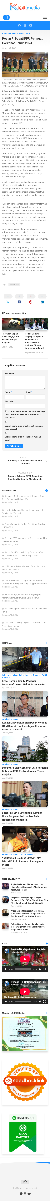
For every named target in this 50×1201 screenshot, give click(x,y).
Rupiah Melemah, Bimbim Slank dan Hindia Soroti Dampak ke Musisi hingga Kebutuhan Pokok (29, 887)
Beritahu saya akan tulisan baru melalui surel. (23, 438)
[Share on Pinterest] (31, 299)
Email (29, 392)
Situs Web (9, 401)
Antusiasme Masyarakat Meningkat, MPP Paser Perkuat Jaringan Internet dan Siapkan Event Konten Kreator (28, 913)
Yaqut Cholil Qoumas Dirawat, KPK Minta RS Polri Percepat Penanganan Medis (23, 861)
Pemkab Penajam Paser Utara (16, 33)
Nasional (15, 719)
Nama (8, 392)
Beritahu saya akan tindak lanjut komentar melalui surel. (24, 427)
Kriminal (36, 675)
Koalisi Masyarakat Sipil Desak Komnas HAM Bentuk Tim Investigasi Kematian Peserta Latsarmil (24, 726)
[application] (25, 959)
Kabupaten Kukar (9, 675)
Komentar (10, 373)
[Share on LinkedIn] (42, 299)
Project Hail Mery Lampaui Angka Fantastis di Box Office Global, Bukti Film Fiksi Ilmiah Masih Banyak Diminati (29, 900)
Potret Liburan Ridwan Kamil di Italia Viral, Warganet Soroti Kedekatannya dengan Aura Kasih (28, 927)
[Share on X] (8, 299)
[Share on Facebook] (19, 299)
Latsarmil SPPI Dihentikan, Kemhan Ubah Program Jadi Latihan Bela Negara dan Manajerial (22, 816)
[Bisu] (39, 969)
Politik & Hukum (28, 854)
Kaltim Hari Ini (25, 675)
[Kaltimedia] (19, 25)
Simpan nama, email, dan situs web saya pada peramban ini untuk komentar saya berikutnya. (25, 414)
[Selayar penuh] (44, 969)
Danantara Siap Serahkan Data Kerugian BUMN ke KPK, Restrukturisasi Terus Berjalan (25, 771)
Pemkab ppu (14, 285)
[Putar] (5, 969)
